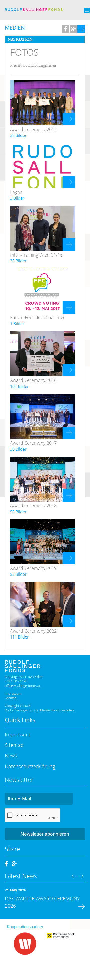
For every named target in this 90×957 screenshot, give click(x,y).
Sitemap (11, 698)
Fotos (24, 52)
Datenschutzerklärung (30, 766)
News (11, 755)
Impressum (13, 693)
